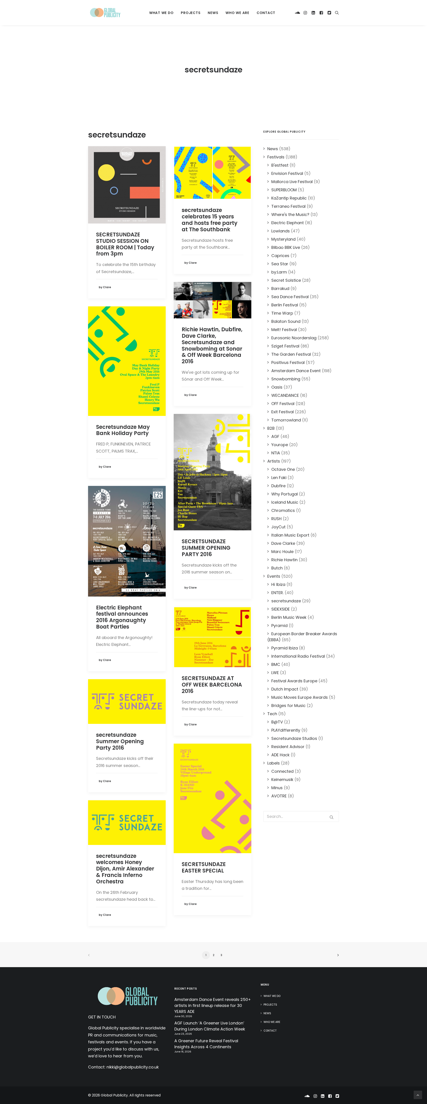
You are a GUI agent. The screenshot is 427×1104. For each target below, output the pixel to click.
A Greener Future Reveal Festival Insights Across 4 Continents (206, 1044)
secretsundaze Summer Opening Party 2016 (120, 741)
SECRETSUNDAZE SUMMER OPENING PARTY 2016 (206, 548)
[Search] (336, 12)
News (213, 12)
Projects (190, 12)
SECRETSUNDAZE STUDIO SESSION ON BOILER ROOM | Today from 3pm (125, 244)
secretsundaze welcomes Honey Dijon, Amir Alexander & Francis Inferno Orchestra (125, 868)
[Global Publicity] (105, 12)
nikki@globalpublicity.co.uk (133, 1067)
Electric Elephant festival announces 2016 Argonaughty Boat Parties (122, 617)
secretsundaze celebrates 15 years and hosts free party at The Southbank (210, 219)
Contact (266, 12)
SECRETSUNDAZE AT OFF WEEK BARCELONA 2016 (212, 685)
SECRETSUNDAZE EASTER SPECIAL (204, 867)
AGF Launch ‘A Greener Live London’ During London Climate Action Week (209, 1026)
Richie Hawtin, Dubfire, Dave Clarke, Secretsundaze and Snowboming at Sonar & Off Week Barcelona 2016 (212, 345)
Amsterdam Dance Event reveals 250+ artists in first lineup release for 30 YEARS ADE (212, 1005)
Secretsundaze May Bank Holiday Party (123, 430)
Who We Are (237, 12)
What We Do (161, 12)
